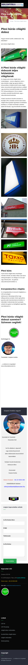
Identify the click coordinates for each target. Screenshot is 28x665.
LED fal (3, 623)
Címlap (11, 21)
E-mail (5, 528)
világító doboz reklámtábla (8, 630)
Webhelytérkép (5, 641)
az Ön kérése (7, 544)
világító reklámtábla (6, 637)
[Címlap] (12, 5)
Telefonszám (7, 536)
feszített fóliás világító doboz (8, 634)
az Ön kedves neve (9, 520)
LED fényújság (5, 627)
